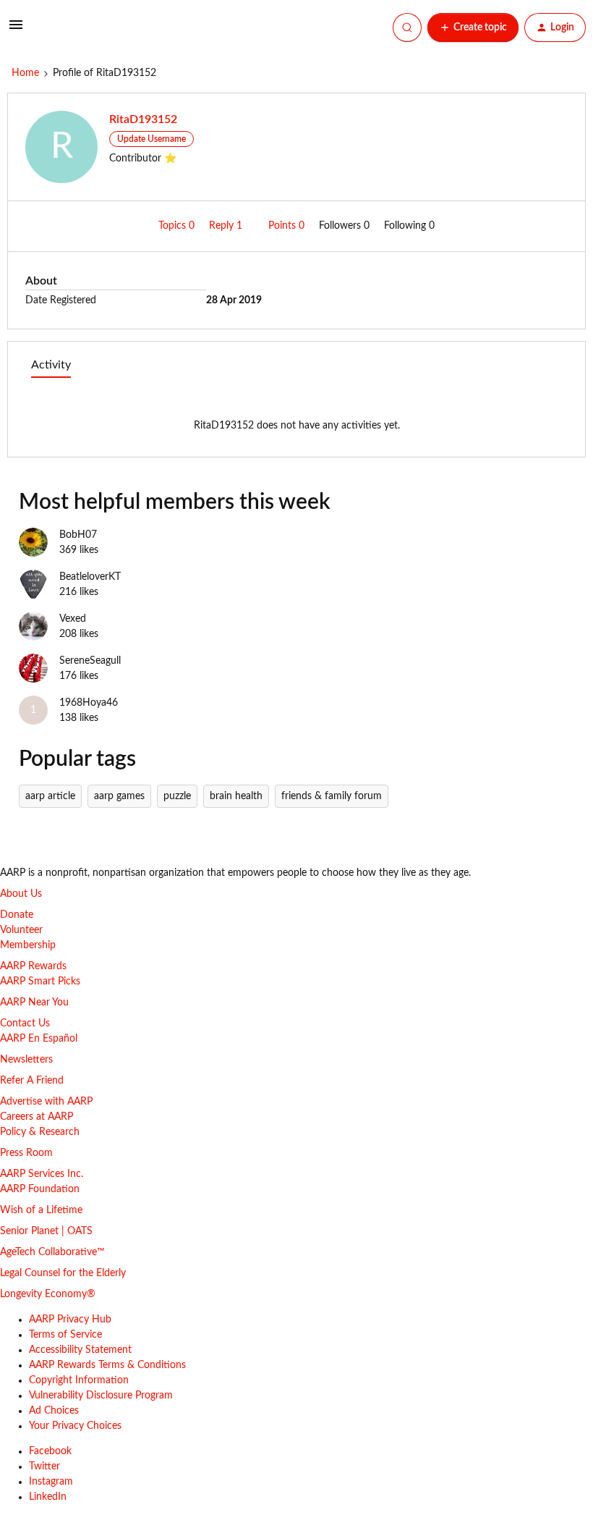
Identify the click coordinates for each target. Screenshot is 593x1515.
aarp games (119, 796)
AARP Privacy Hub (70, 1319)
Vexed (72, 619)
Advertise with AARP (46, 1102)
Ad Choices (54, 1411)
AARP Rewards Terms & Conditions (107, 1365)
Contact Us (25, 1023)
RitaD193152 (143, 119)
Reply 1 (227, 226)
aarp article (50, 796)
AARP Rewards (33, 966)
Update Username (151, 139)
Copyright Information (79, 1380)
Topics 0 (177, 226)
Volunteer (21, 930)
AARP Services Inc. (41, 1174)
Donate (16, 915)
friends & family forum (331, 796)
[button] (16, 30)
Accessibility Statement (80, 1350)
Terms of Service (65, 1335)
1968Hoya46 (88, 703)
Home (25, 73)
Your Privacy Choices (75, 1426)
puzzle (177, 796)
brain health (236, 796)
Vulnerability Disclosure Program (101, 1395)
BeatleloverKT (90, 577)
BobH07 (78, 535)
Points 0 (287, 226)
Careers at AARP (36, 1117)
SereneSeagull (90, 661)
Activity (51, 365)
